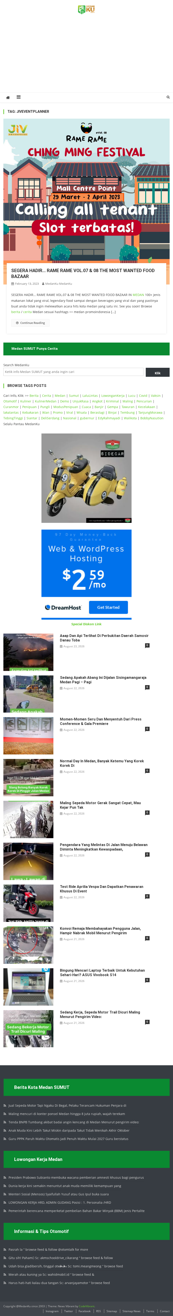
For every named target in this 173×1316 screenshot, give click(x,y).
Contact (165, 1311)
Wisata (82, 412)
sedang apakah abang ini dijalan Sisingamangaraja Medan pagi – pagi (103, 679)
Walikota (130, 418)
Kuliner (25, 401)
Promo (58, 412)
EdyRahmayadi (109, 418)
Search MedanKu (16, 365)
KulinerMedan (46, 401)
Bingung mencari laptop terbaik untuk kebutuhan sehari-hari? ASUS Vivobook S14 (102, 972)
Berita (34, 395)
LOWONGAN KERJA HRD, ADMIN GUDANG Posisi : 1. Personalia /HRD (60, 1202)
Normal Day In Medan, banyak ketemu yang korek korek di (102, 763)
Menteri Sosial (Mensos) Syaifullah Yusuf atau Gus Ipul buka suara (59, 1194)
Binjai (112, 412)
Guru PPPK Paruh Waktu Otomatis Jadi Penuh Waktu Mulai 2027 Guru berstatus (68, 1139)
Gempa (112, 407)
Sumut (74, 395)
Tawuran (128, 407)
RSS (98, 1311)
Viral (69, 412)
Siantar (32, 418)
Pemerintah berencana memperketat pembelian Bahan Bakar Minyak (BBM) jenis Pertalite (77, 1211)
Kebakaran (30, 412)
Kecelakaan (146, 407)
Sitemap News (132, 1311)
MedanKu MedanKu (58, 284)
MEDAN (138, 295)
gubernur (87, 418)
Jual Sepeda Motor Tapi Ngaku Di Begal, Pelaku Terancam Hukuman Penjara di (67, 1105)
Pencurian (144, 401)
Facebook (85, 1311)
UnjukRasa (81, 401)
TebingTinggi (13, 418)
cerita (27, 312)
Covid (143, 395)
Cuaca (86, 407)
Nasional (69, 418)
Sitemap (112, 1311)
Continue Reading (32, 323)
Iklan (45, 412)
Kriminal (112, 401)
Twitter (68, 1311)
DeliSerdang (50, 418)
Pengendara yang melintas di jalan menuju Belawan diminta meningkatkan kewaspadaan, (104, 847)
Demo (64, 401)
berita (15, 312)
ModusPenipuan (65, 407)
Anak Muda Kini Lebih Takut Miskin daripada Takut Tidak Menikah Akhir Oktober (69, 1130)
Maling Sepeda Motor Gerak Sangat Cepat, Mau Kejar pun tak (100, 805)
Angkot (97, 401)
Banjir (99, 407)
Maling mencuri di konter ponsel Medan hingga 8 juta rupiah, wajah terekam (67, 1114)
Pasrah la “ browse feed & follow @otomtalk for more (48, 1249)
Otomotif (10, 401)
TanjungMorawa (150, 412)
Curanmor (11, 407)
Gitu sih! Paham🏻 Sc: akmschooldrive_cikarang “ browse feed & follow (61, 1258)
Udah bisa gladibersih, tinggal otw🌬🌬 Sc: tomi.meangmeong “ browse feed (66, 1266)
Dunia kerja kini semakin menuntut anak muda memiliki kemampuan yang (65, 1186)
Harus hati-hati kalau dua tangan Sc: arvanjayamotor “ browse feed (59, 1283)
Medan (60, 395)
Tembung (127, 412)
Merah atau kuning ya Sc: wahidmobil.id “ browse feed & (51, 1274)
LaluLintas (90, 395)
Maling (128, 401)
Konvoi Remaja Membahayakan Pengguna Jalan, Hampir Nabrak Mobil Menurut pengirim (100, 930)
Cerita (46, 395)
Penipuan (29, 407)
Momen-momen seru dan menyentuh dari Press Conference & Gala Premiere (100, 721)
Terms (150, 1311)
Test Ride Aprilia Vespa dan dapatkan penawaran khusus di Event (101, 889)
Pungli (45, 407)
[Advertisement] (86, 58)
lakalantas (11, 412)
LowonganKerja (113, 395)
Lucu (131, 395)
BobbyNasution (152, 418)
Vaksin (156, 395)
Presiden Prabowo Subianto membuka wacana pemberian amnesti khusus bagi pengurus (76, 1177)
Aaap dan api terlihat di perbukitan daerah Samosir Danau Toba (104, 638)
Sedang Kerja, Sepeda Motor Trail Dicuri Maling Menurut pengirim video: (100, 1014)
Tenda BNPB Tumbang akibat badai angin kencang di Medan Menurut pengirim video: (74, 1122)
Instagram (52, 1311)
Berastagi (97, 412)
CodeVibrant (86, 1306)
